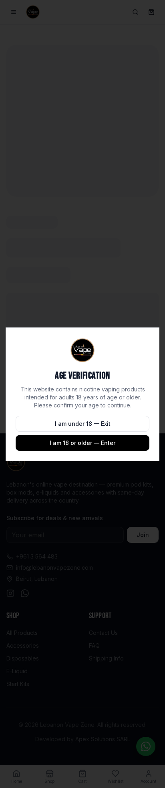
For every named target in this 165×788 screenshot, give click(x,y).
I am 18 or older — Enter (82, 442)
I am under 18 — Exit (83, 423)
